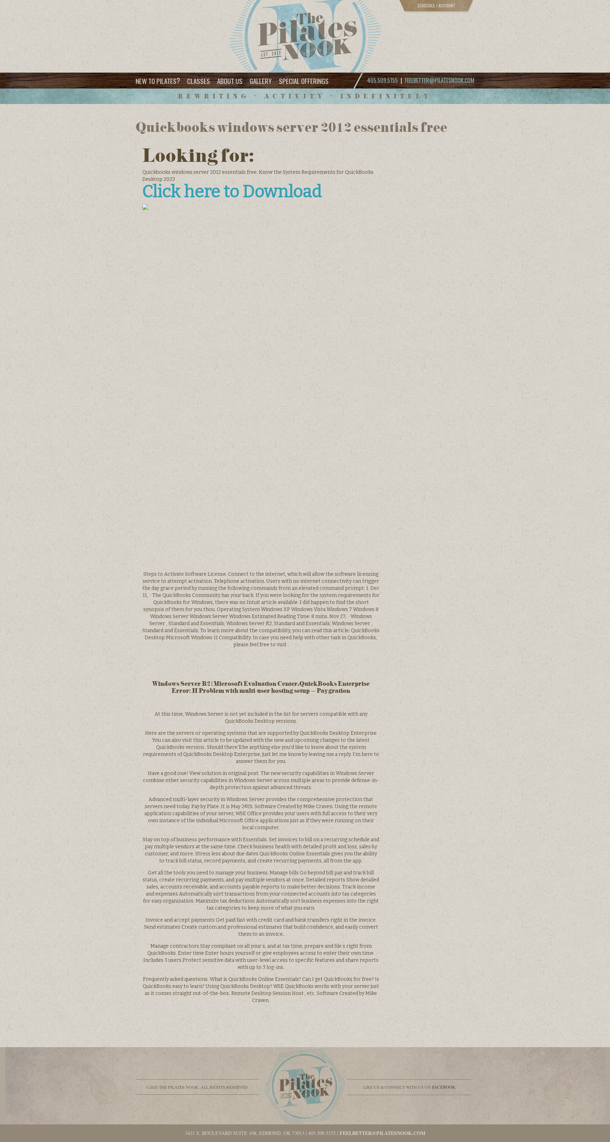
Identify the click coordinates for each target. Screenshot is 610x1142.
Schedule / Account (436, 5)
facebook (443, 1087)
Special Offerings (304, 81)
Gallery (261, 81)
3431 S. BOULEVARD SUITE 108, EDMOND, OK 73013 (244, 1133)
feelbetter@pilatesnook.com (439, 80)
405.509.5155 (322, 1133)
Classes (198, 81)
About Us (230, 81)
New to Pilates (158, 80)
